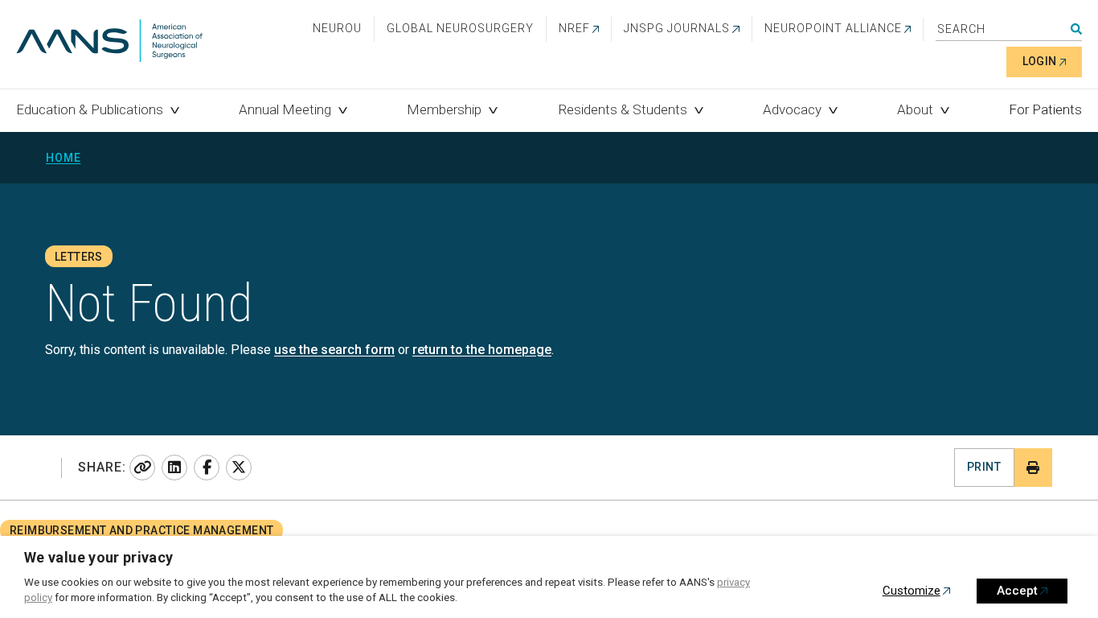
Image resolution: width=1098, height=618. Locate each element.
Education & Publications (89, 109)
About (915, 109)
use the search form (334, 349)
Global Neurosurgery (460, 28)
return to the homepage (481, 349)
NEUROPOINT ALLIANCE (833, 28)
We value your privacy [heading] (99, 557)
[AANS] (109, 42)
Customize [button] (911, 590)
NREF (574, 28)
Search (1076, 29)
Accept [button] (1017, 590)
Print (984, 466)
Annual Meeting (285, 109)
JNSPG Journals (677, 28)
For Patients (1045, 109)
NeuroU (337, 28)
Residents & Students (622, 109)
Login (1039, 61)
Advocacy (792, 109)
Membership (444, 109)
